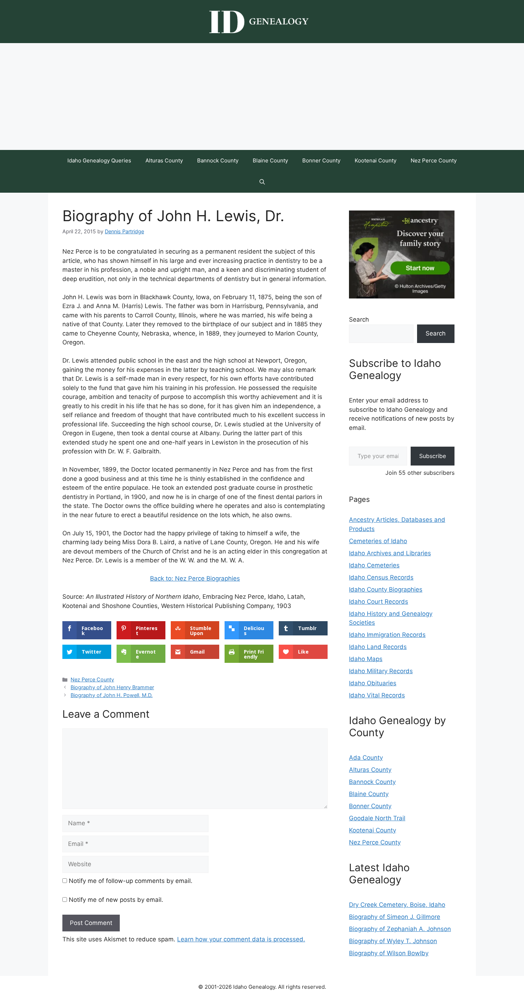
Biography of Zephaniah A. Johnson (400, 928)
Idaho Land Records (378, 646)
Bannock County (217, 160)
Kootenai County (375, 160)
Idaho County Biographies (385, 589)
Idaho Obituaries (372, 683)
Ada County (366, 757)
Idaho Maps (365, 658)
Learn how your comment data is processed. (241, 939)
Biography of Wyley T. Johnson (393, 941)
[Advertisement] (262, 96)
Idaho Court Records (378, 601)
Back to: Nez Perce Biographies (195, 578)
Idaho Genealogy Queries (99, 160)
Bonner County (321, 160)
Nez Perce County (434, 160)
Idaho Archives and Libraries (390, 553)
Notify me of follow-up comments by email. (130, 880)
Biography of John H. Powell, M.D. (112, 695)
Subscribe (432, 455)
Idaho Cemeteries (374, 565)
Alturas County (164, 160)
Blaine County (270, 160)
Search (359, 319)
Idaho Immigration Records (387, 634)
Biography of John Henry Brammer (112, 687)
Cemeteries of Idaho (378, 541)
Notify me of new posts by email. (116, 899)
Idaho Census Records (381, 577)
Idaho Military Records (381, 671)
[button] (262, 182)
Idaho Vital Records (377, 695)
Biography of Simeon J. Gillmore (394, 916)
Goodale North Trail (377, 818)
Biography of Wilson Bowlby (388, 953)
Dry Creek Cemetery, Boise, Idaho (397, 904)
